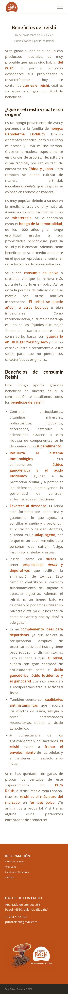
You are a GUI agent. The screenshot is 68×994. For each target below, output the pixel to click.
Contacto (9, 877)
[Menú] (58, 6)
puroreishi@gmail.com (21, 922)
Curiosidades (22, 41)
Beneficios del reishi (34, 27)
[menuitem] (58, 6)
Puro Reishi (46, 41)
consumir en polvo (41, 272)
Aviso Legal (10, 866)
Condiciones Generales (17, 872)
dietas (51, 559)
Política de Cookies (14, 861)
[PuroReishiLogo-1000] (28, 6)
